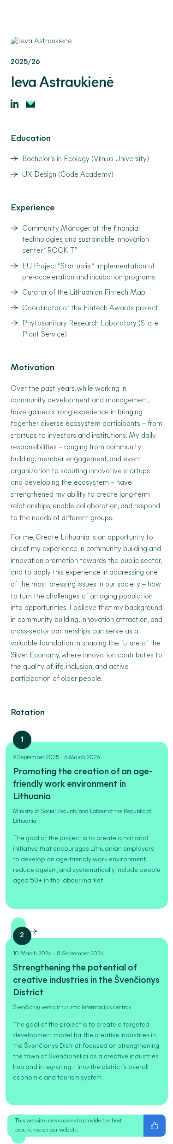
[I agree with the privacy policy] (154, 1126)
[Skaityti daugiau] (31, 932)
